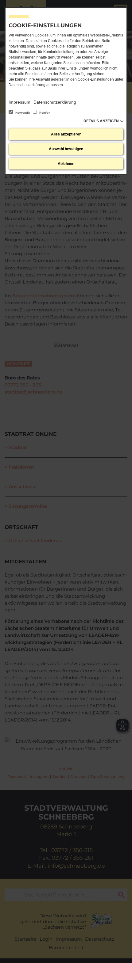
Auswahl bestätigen (66, 149)
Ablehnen (66, 164)
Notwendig (22, 112)
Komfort (44, 112)
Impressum (19, 102)
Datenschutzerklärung (54, 102)
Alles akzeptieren (66, 134)
